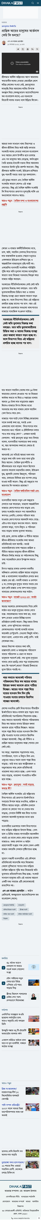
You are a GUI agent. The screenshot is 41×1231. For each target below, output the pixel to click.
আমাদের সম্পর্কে (18, 1201)
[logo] (12, 3)
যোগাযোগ (6, 1201)
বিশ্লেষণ (5, 919)
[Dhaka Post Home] (20, 1186)
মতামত (4, 22)
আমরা (28, 1201)
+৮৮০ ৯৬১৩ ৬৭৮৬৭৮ (22, 1218)
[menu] (37, 3)
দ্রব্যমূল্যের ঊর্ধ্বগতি (8, 905)
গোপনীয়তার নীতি (12, 1196)
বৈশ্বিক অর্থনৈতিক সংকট (25, 914)
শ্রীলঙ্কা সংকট (23, 910)
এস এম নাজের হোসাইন (15, 41)
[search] (32, 3)
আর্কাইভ (35, 1201)
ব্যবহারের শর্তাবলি (28, 1196)
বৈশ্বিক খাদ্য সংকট (8, 914)
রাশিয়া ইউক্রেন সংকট (9, 910)
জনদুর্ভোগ (21, 905)
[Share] (18, 49)
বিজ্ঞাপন (20, 1206)
